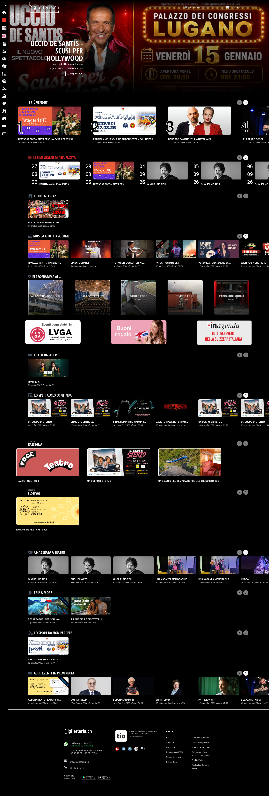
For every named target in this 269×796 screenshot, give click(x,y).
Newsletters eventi (174, 757)
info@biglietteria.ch (79, 761)
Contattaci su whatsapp (81, 745)
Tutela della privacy (200, 742)
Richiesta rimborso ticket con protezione (201, 754)
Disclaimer (170, 747)
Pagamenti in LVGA (174, 752)
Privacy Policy (172, 762)
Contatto (170, 742)
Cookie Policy (198, 760)
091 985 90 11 (77, 768)
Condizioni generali (200, 737)
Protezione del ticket (201, 747)
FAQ (168, 737)
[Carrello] (227, 7)
